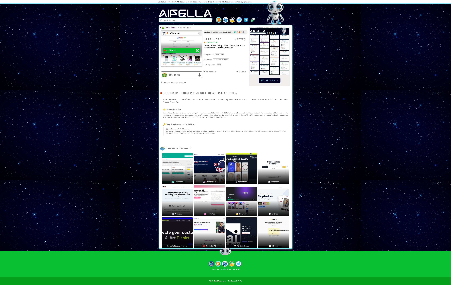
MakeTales (210, 214)
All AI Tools (269, 80)
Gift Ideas (171, 28)
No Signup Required (221, 60)
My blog (236, 269)
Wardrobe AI (210, 246)
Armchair (178, 214)
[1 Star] (237, 38)
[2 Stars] (239, 38)
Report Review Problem (175, 82)
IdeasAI (274, 246)
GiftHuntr (213, 39)
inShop (274, 214)
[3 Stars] (241, 38)
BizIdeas (274, 182)
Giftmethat (210, 182)
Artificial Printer (178, 246)
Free (219, 65)
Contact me (226, 269)
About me (215, 269)
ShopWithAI (242, 182)
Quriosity (242, 214)
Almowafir (178, 182)
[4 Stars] (243, 38)
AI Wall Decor (242, 246)
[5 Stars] (245, 38)
